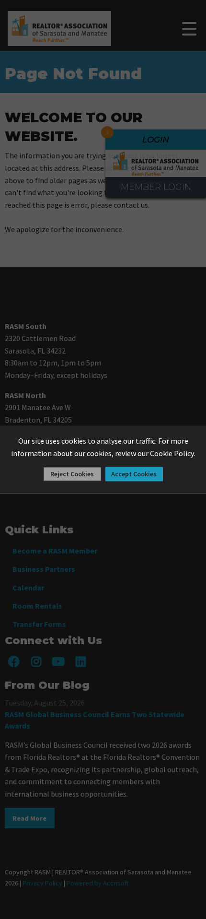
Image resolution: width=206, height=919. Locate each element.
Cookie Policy (172, 453)
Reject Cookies (72, 474)
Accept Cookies (134, 474)
